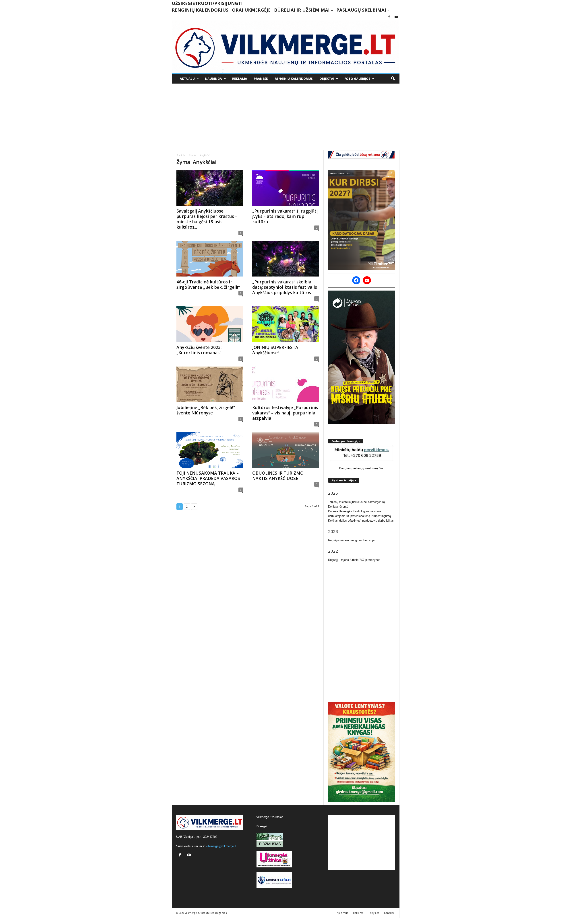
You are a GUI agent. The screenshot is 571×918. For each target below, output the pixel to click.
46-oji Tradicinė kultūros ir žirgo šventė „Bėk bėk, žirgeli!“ (208, 284)
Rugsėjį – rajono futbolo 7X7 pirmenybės (354, 559)
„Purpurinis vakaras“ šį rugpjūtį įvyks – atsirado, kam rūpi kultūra (285, 216)
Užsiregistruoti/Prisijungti (207, 3)
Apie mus (342, 912)
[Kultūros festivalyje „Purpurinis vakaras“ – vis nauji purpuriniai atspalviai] (285, 384)
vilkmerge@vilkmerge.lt (221, 846)
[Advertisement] (285, 117)
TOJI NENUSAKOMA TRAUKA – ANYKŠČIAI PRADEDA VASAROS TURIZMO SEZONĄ (208, 478)
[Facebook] (389, 17)
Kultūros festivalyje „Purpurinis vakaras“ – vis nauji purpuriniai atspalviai (285, 413)
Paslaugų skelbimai (361, 10)
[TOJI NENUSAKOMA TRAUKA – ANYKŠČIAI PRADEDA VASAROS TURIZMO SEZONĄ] (209, 450)
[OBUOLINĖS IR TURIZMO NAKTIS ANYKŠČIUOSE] (285, 450)
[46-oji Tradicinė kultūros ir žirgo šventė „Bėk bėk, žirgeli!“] (209, 259)
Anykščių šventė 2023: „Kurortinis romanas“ (198, 350)
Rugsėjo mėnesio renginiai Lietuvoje (351, 540)
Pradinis (180, 155)
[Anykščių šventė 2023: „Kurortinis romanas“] (209, 324)
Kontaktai (389, 912)
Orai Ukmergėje (251, 10)
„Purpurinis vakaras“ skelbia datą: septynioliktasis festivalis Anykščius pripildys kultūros (284, 287)
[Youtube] (396, 17)
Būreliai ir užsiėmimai (302, 10)
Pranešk (261, 78)
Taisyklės (373, 912)
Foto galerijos (357, 78)
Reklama (239, 78)
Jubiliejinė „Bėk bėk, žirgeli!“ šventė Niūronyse (205, 410)
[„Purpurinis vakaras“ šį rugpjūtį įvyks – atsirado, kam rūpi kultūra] (285, 188)
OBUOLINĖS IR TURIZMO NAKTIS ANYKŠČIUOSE (278, 475)
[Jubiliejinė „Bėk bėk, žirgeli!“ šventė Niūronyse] (209, 384)
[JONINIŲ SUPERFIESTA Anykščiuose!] (285, 324)
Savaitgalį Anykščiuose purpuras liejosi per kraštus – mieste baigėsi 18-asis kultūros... (206, 219)
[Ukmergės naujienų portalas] (285, 46)
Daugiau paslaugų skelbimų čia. (361, 468)
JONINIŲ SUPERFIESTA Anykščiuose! (275, 350)
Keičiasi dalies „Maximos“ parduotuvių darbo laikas (361, 520)
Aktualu (187, 78)
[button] (393, 79)
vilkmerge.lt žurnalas (270, 817)
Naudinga (213, 78)
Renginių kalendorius (200, 10)
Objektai (326, 78)
